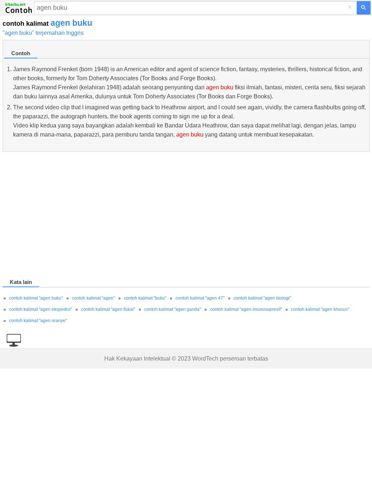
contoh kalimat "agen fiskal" (108, 309)
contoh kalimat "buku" (145, 298)
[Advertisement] (186, 216)
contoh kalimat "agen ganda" (172, 309)
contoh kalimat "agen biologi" (262, 298)
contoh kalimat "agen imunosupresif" (246, 309)
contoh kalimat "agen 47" (200, 298)
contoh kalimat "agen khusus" (320, 309)
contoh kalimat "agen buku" (36, 298)
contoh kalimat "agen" (93, 298)
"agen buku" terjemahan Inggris (43, 33)
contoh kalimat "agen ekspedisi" (40, 309)
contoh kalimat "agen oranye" (38, 320)
